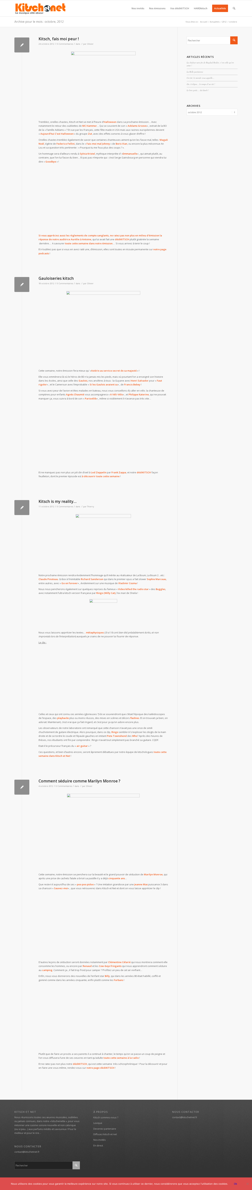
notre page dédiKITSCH (100, 1067)
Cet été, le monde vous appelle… (200, 77)
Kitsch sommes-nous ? (105, 1117)
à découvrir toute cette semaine (101, 476)
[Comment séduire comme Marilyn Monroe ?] (21, 787)
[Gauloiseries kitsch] (21, 284)
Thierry (90, 506)
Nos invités (99, 1139)
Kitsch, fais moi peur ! (59, 38)
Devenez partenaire (104, 1128)
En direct (98, 1145)
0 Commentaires (65, 44)
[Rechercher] (234, 8)
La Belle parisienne (195, 71)
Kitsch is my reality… (58, 501)
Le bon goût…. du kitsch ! (198, 90)
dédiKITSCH (144, 472)
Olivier (90, 44)
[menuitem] (138, 8)
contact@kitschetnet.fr (26, 1151)
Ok (235, 1183)
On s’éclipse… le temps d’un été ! (201, 84)
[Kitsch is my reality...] (21, 507)
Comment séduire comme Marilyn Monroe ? (79, 781)
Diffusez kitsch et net (105, 1134)
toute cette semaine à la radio (121, 1057)
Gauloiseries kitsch (56, 278)
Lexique (97, 1123)
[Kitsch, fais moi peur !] (21, 44)
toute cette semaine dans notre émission (89, 243)
